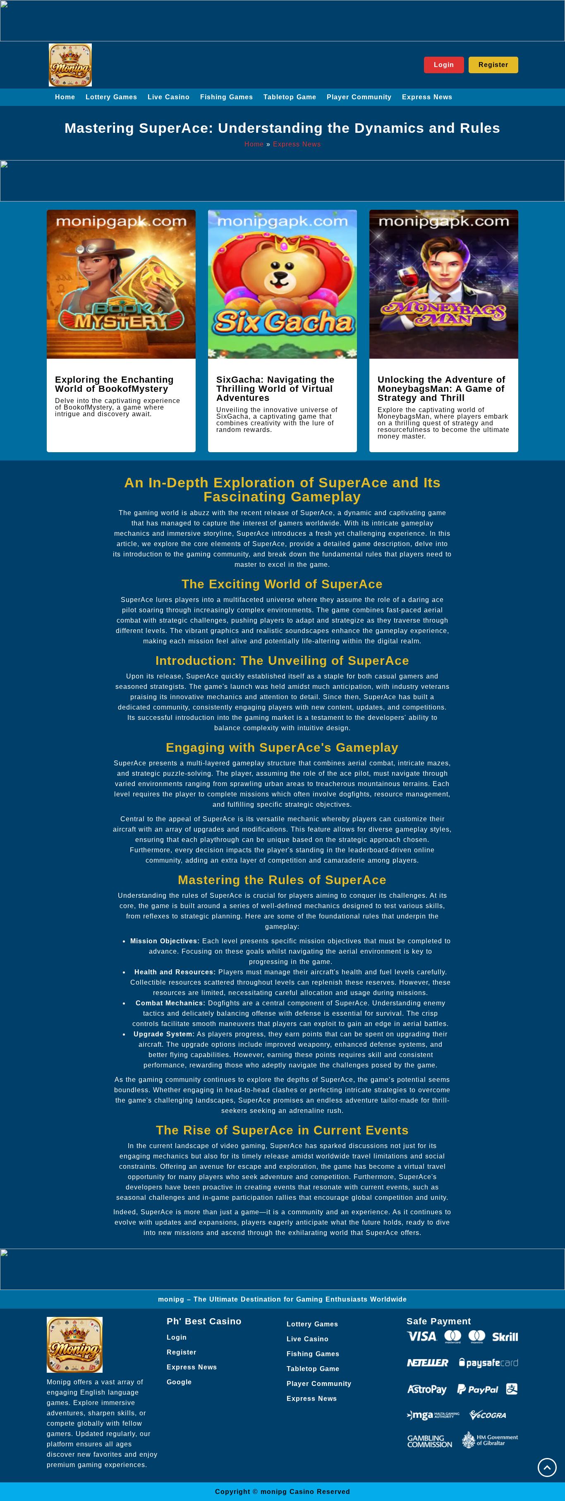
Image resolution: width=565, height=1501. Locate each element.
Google (179, 1382)
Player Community (359, 97)
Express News (427, 97)
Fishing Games (226, 97)
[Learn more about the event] (282, 20)
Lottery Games (111, 97)
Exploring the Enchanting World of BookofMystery (114, 384)
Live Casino (169, 97)
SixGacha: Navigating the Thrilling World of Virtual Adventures (275, 388)
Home (65, 97)
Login (177, 1337)
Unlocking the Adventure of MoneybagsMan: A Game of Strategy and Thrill (441, 388)
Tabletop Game (289, 97)
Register (181, 1352)
